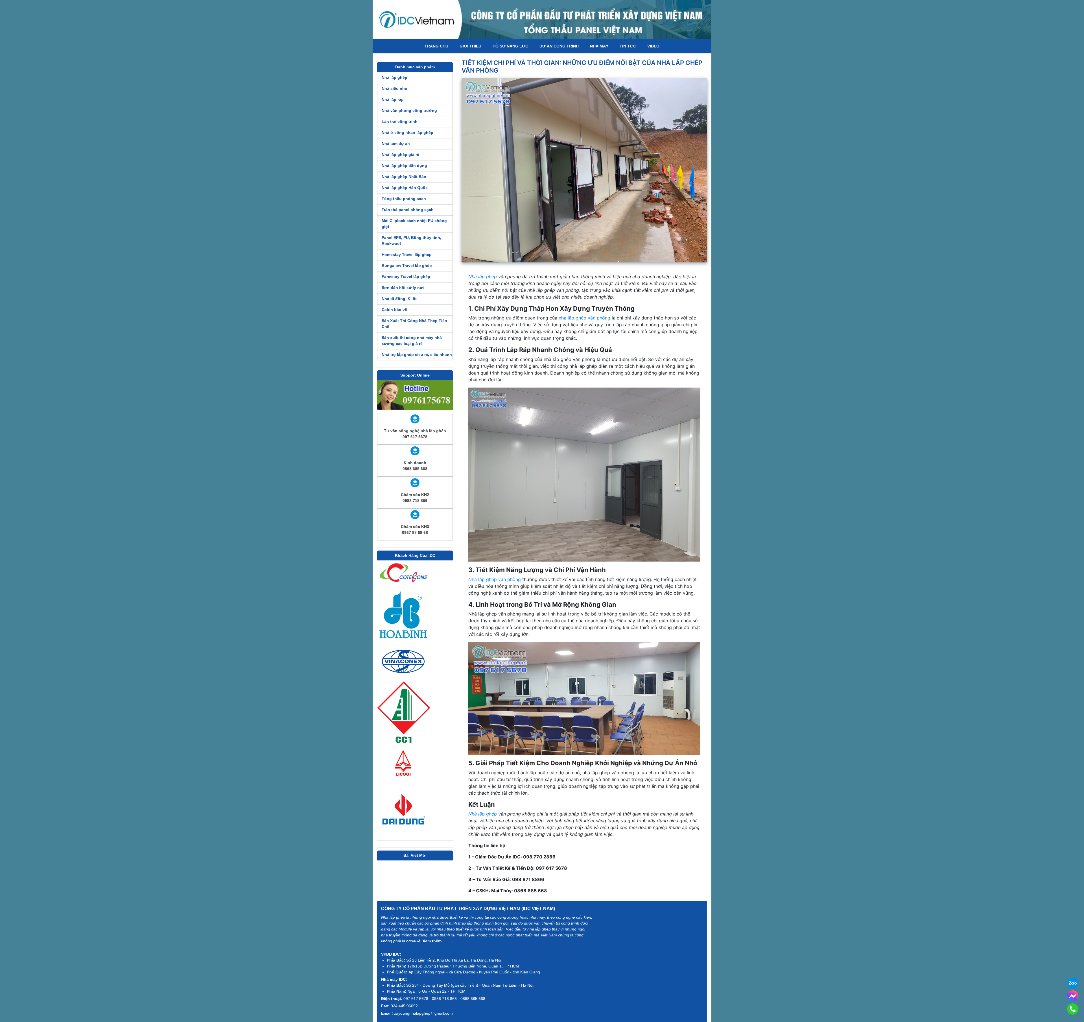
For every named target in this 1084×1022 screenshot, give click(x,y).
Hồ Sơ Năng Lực (510, 46)
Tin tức (628, 46)
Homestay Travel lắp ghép (407, 254)
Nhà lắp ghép (394, 77)
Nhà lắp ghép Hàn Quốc (405, 187)
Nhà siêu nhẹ (394, 88)
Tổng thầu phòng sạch (404, 198)
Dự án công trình (559, 46)
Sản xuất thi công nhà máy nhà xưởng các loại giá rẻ (412, 340)
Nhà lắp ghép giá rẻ (400, 154)
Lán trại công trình (400, 121)
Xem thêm (432, 941)
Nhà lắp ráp (393, 99)
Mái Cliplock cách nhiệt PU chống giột (414, 223)
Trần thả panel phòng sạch (408, 209)
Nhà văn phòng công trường (409, 110)
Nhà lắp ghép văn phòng (494, 579)
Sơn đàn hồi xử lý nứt (403, 287)
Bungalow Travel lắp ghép (407, 265)
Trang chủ (436, 46)
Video (653, 46)
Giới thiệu (470, 46)
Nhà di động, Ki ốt (399, 298)
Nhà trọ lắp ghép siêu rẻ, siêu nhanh (417, 354)
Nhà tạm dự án (396, 143)
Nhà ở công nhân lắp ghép (407, 132)
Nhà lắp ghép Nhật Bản (404, 176)
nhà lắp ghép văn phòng (584, 318)
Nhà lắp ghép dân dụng (404, 165)
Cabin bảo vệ (394, 309)
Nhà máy (599, 46)
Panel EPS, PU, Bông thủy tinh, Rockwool (411, 240)
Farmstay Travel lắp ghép (406, 276)
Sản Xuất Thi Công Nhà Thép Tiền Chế (414, 323)
